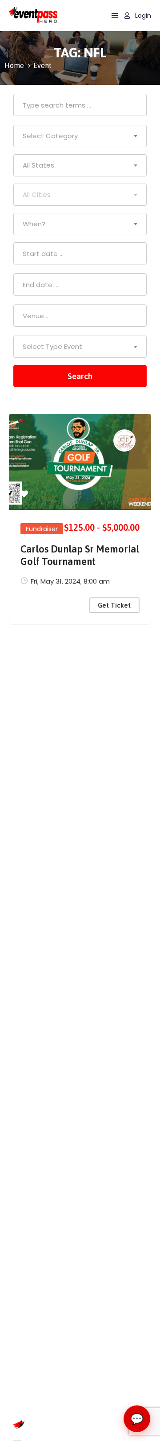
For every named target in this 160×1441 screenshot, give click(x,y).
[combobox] (80, 136)
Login (142, 16)
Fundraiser (42, 528)
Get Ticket (114, 605)
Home (14, 65)
